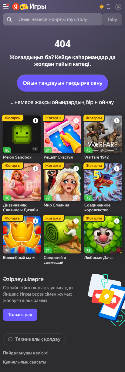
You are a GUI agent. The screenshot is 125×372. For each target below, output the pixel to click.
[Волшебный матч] (22, 234)
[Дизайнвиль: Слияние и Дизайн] (22, 182)
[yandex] (29, 6)
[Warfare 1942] (103, 134)
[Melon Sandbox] (22, 134)
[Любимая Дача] (103, 234)
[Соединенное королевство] (103, 182)
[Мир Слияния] (62, 182)
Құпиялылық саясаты (24, 362)
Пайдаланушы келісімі (25, 352)
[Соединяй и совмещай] (62, 234)
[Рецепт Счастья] (62, 134)
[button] (105, 6)
